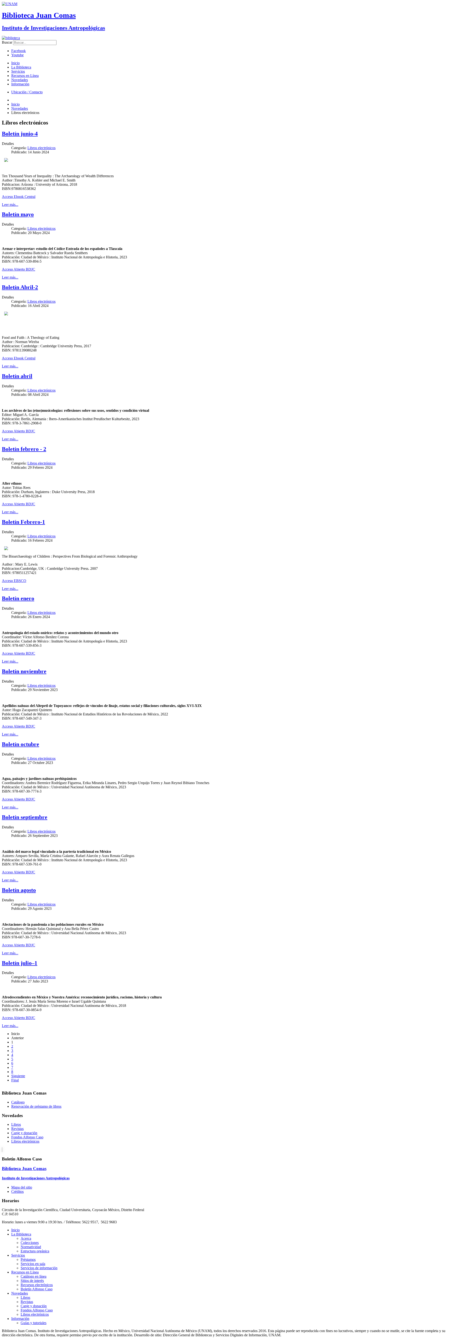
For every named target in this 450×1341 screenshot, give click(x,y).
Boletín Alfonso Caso (36, 1289)
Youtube (17, 55)
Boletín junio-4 (20, 134)
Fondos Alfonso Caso (27, 1137)
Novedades (19, 80)
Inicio (15, 63)
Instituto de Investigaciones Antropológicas (53, 28)
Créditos (17, 1192)
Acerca (26, 1238)
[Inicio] (11, 38)
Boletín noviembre (24, 671)
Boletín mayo (18, 214)
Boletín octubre (20, 744)
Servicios (18, 71)
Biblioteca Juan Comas (39, 15)
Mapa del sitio (21, 1187)
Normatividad (31, 1247)
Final (15, 1080)
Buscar (7, 42)
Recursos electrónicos (37, 1285)
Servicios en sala (33, 1264)
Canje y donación (24, 1133)
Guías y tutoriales (33, 1323)
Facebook (18, 51)
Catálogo (18, 1102)
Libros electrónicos (41, 148)
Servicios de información (39, 1268)
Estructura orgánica (35, 1251)
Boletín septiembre (24, 817)
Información (20, 84)
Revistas (17, 1129)
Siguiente (18, 1076)
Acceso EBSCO (14, 581)
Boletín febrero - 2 (24, 449)
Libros (16, 1124)
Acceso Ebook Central (18, 197)
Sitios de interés (32, 1281)
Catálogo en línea (33, 1276)
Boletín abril (17, 376)
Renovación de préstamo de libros (36, 1106)
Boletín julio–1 (19, 963)
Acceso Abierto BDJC (18, 269)
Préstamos (28, 1260)
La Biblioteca (21, 67)
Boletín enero (18, 598)
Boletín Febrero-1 (23, 522)
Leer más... (10, 205)
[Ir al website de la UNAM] (9, 4)
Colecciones (30, 1243)
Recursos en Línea (25, 76)
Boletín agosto (19, 890)
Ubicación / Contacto (27, 92)
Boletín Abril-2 (20, 287)
